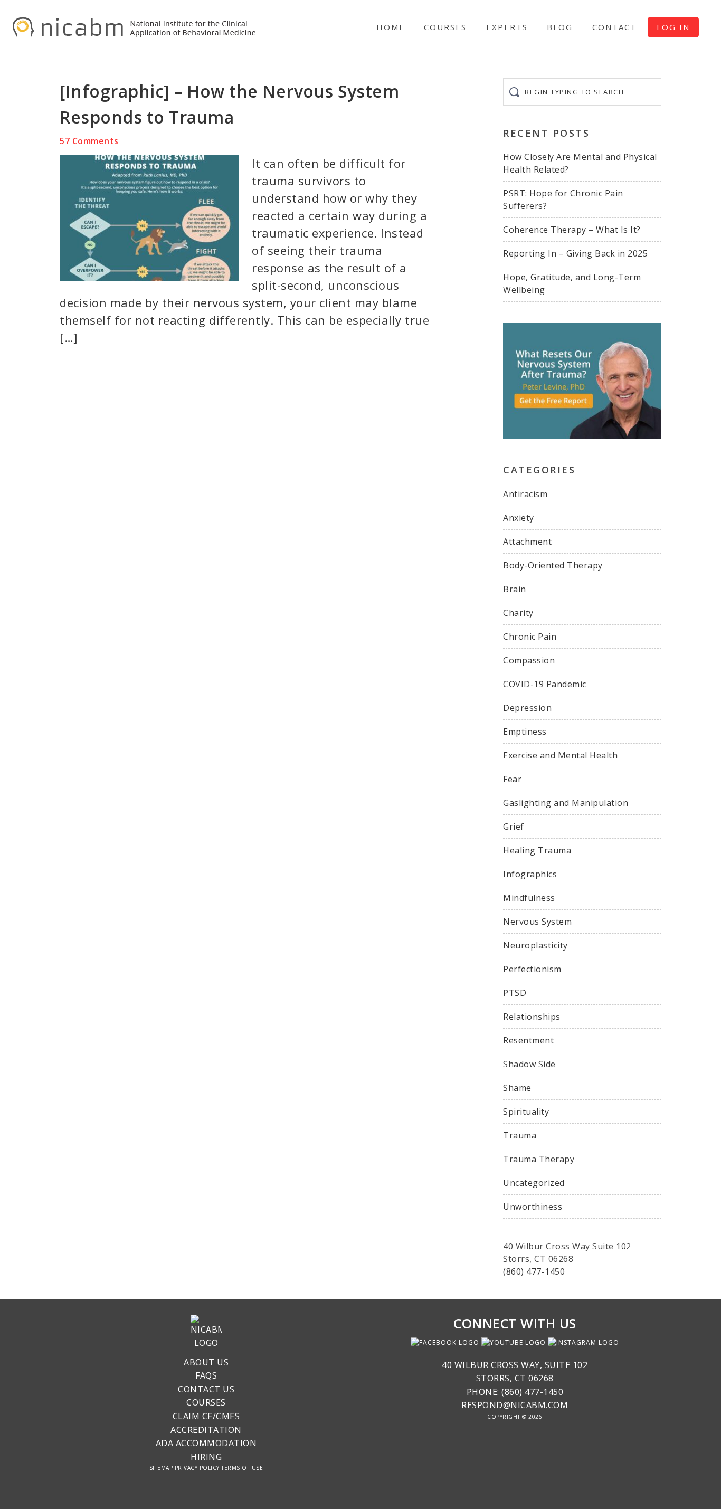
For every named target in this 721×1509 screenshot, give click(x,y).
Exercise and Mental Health (560, 755)
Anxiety (518, 518)
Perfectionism (532, 969)
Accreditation (206, 1430)
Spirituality (526, 1111)
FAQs (206, 1375)
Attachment (527, 541)
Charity (518, 613)
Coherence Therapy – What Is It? (572, 229)
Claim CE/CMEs (206, 1416)
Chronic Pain (529, 636)
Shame (517, 1088)
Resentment (528, 1040)
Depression (527, 708)
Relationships (532, 1016)
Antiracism (525, 494)
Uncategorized (534, 1183)
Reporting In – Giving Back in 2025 (575, 253)
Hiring (206, 1457)
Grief (513, 826)
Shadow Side (529, 1064)
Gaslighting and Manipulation (565, 803)
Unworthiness (532, 1206)
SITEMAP (161, 1468)
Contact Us (206, 1389)
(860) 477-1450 (534, 1271)
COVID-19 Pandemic (544, 684)
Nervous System (537, 921)
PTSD (514, 993)
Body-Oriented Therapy (553, 565)
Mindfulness (529, 898)
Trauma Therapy (538, 1159)
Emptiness (525, 731)
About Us (206, 1362)
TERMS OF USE (242, 1468)
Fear (512, 779)
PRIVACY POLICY (197, 1468)
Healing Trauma (537, 850)
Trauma (519, 1135)
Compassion (529, 660)
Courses (206, 1402)
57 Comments (89, 141)
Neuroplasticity (535, 945)
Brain (514, 589)
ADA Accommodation (206, 1443)
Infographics (530, 874)
